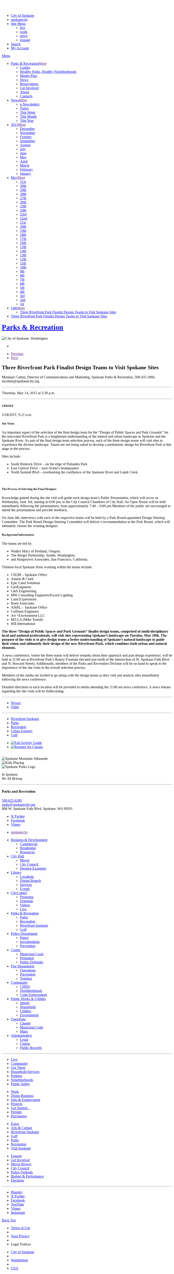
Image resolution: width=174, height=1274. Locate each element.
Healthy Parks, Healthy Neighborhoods (48, 72)
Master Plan (28, 76)
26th (23, 202)
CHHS (25, 986)
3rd (22, 296)
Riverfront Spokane (34, 925)
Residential (28, 848)
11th (23, 263)
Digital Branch (30, 881)
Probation (27, 958)
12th (23, 259)
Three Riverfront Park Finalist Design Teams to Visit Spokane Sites (68, 312)
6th (22, 284)
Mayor (24, 860)
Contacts (26, 96)
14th (23, 251)
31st (23, 182)
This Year (27, 120)
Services (26, 885)
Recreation (27, 921)
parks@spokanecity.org (18, 804)
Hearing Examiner (33, 868)
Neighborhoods (31, 991)
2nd (22, 300)
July (23, 149)
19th (23, 231)
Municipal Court (32, 954)
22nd (23, 218)
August (25, 145)
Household (28, 1007)
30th (23, 186)
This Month (28, 116)
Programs (27, 897)
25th (23, 206)
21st (23, 222)
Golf (23, 929)
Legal (24, 1039)
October (25, 137)
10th (23, 267)
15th (23, 247)
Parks (24, 917)
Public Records (31, 1048)
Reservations (29, 84)
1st (22, 304)
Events (25, 889)
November (27, 133)
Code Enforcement (33, 995)
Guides (25, 68)
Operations (28, 970)
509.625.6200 (12, 800)
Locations (27, 876)
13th (23, 255)
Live (23, 909)
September (27, 141)
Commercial (28, 844)
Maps (24, 1031)
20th (23, 226)
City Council (29, 864)
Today (24, 108)
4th (22, 292)
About (24, 92)
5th (22, 288)
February (26, 169)
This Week (27, 112)
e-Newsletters (29, 104)
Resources (27, 852)
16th (23, 243)
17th (23, 239)
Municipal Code (31, 1027)
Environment (29, 1015)
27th (23, 198)
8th (22, 275)
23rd (23, 214)
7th (22, 279)
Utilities (25, 1011)
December (27, 129)
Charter (25, 1023)
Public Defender (31, 962)
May (23, 157)
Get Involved (29, 88)
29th (23, 190)
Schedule (26, 901)
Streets (24, 1003)
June (23, 153)
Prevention (27, 946)
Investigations (30, 942)
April (23, 161)
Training (26, 978)
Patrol (24, 938)
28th (23, 194)
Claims (25, 1044)
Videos (25, 905)
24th (23, 210)
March (24, 165)
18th (23, 235)
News (24, 80)
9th (22, 271)
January (25, 173)
